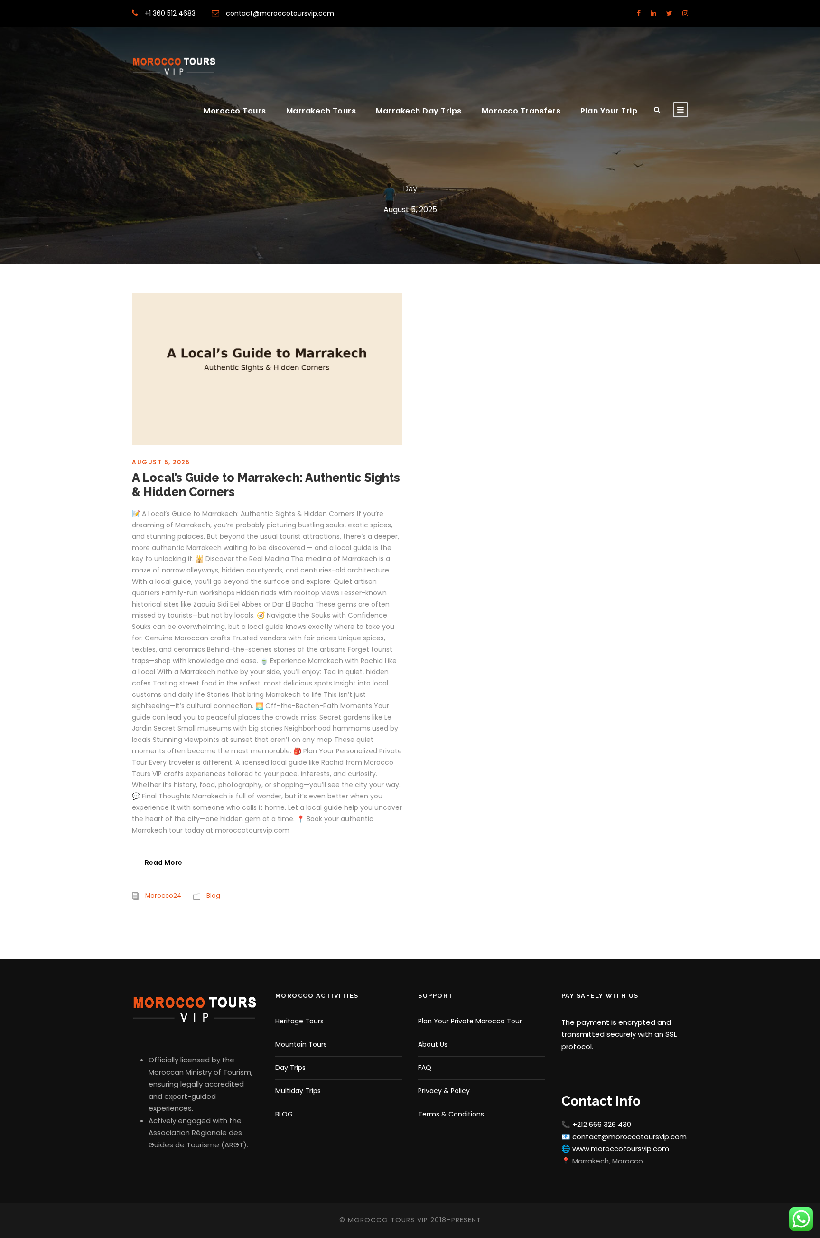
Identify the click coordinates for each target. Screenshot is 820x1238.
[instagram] (685, 13)
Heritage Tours (299, 1021)
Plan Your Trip (608, 110)
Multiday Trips (298, 1091)
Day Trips (290, 1067)
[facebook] (639, 13)
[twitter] (669, 13)
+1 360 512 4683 (170, 13)
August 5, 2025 (161, 462)
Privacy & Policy (444, 1091)
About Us (432, 1044)
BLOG (284, 1114)
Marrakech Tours (321, 110)
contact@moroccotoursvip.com (279, 13)
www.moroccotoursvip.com (620, 1149)
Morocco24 (163, 895)
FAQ (424, 1067)
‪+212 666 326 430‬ (601, 1124)
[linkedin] (653, 13)
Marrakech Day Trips (419, 110)
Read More (163, 862)
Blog (213, 895)
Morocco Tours (235, 110)
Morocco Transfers (521, 110)
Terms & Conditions (451, 1114)
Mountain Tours (301, 1044)
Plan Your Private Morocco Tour (470, 1021)
